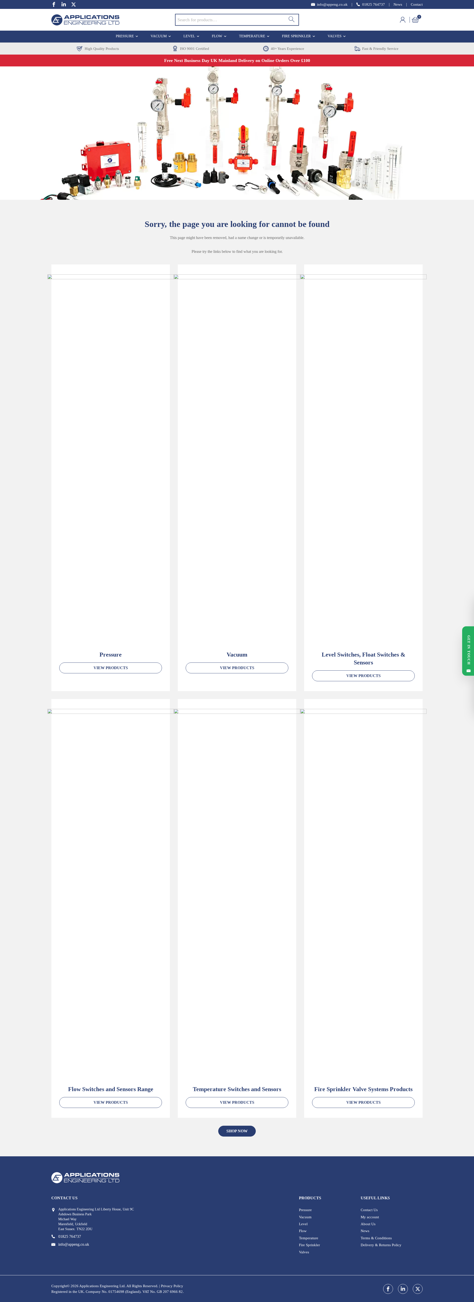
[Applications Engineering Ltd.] (113, 20)
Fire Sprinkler (296, 36)
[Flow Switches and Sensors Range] (110, 894)
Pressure (125, 36)
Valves (334, 36)
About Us (368, 1224)
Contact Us (369, 1210)
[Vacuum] (237, 459)
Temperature (252, 36)
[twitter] (73, 4)
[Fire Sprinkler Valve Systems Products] (363, 894)
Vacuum (159, 36)
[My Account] (406, 20)
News (398, 4)
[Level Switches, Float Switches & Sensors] (363, 459)
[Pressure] (110, 459)
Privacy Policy (172, 1286)
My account (370, 1217)
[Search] (291, 19)
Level (189, 36)
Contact (417, 4)
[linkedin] (63, 4)
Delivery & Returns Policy (381, 1245)
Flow (217, 36)
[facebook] (53, 4)
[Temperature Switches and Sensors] (237, 894)
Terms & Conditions (376, 1238)
